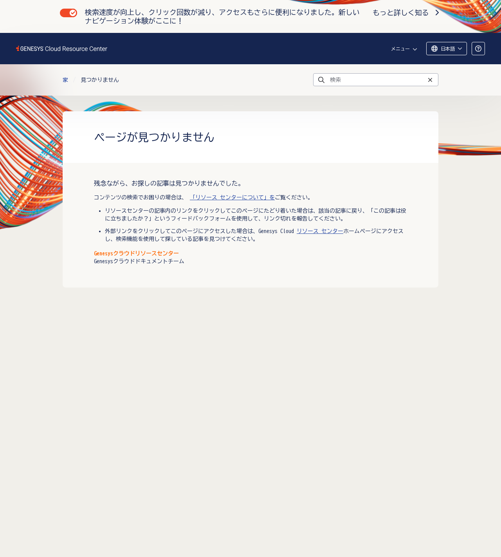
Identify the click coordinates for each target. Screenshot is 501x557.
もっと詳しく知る (401, 12)
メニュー (400, 48)
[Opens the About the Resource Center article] (478, 48)
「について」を (232, 197)
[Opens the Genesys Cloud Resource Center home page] (62, 48)
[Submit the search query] (321, 80)
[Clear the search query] (430, 79)
